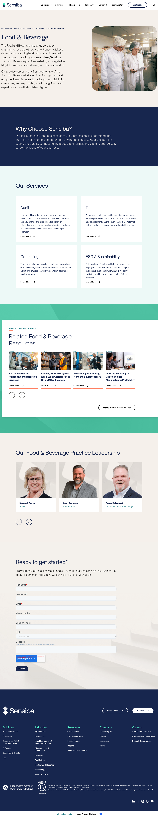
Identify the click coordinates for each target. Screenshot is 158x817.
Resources (73, 5)
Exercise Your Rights (69, 785)
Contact (140, 711)
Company (89, 5)
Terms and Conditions (138, 785)
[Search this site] (154, 5)
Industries (59, 5)
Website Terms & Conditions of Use (68, 788)
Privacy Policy (85, 788)
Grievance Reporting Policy (85, 785)
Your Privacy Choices (86, 814)
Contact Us (137, 5)
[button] (12, 395)
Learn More (25, 236)
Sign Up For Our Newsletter (114, 407)
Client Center (117, 5)
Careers (102, 5)
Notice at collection (64, 814)
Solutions (45, 5)
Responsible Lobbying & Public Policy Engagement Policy (113, 785)
